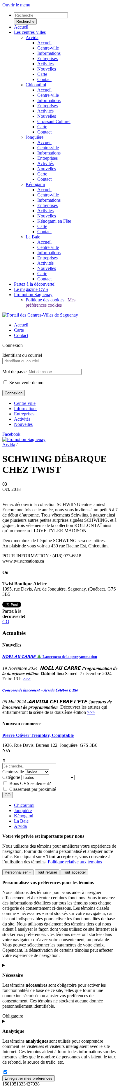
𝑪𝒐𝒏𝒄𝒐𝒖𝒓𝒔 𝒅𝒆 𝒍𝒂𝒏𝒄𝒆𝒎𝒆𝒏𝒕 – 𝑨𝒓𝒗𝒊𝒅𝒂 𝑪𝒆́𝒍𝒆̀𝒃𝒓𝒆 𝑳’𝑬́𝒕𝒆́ (40, 690)
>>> (27, 678)
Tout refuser (47, 872)
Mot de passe (14, 371)
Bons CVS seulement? (30, 783)
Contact (21, 335)
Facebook (11, 434)
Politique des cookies (45, 299)
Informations (25, 408)
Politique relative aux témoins (75, 861)
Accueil (21, 324)
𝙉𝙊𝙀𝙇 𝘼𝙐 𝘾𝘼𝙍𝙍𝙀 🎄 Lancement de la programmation (49, 656)
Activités (22, 419)
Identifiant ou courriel (22, 355)
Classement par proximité (32, 789)
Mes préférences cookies (50, 302)
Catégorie (11, 777)
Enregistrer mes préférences (28, 1078)
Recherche (25, 21)
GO (5, 621)
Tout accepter (74, 872)
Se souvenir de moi (26, 382)
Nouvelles (23, 424)
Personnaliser (18, 872)
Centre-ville (25, 403)
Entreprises (24, 413)
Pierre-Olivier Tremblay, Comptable (38, 735)
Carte (19, 330)
